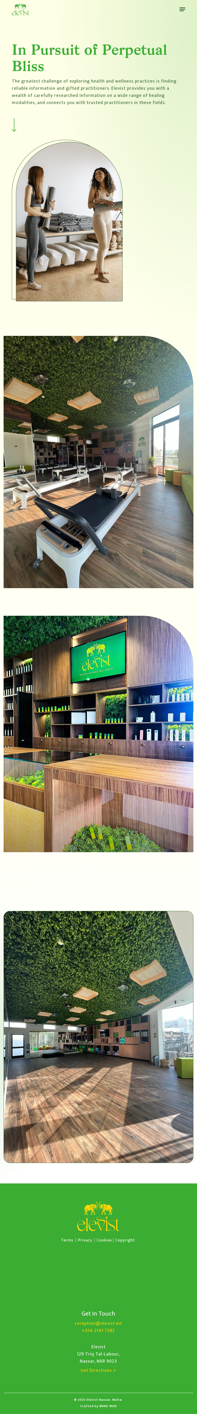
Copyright (125, 1240)
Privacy (85, 1240)
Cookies (104, 1240)
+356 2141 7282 (98, 1331)
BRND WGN (108, 1406)
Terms (67, 1240)
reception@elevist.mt (98, 1323)
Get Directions (96, 1370)
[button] (182, 9)
